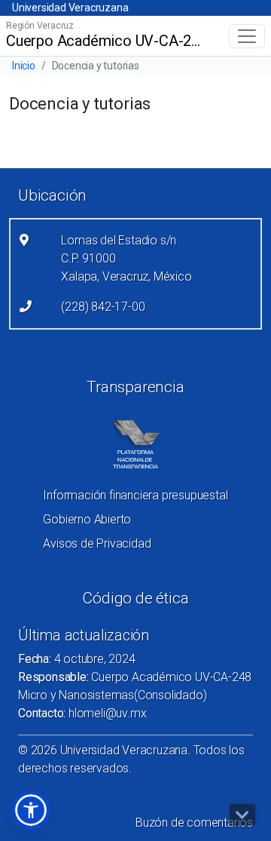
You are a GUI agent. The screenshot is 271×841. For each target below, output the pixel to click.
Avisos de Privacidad (97, 543)
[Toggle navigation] (247, 36)
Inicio (23, 66)
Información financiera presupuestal (135, 495)
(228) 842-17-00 (103, 306)
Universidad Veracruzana (70, 8)
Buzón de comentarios (194, 822)
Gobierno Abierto (87, 519)
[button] (31, 810)
